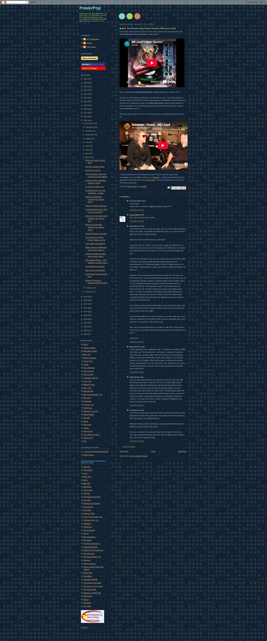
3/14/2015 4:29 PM (137, 441)
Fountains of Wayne (90, 378)
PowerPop (90, 8)
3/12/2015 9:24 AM (137, 405)
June (88, 146)
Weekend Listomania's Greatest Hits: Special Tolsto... (94, 227)
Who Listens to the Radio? (95, 270)
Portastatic (87, 401)
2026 (86, 79)
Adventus (86, 467)
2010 (86, 312)
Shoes (85, 421)
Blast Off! (86, 483)
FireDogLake (88, 507)
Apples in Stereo (89, 348)
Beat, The (87, 354)
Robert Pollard (88, 414)
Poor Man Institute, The (92, 557)
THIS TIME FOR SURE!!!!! (95, 244)
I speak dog (87, 527)
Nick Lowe (87, 398)
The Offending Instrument (94, 266)
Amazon (156, 177)
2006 (86, 327)
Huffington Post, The (91, 520)
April (87, 153)
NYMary (89, 43)
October (89, 131)
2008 (86, 319)
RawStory (87, 560)
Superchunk (87, 431)
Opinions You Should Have (93, 550)
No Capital (87, 540)
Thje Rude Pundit (89, 589)
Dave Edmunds (89, 368)
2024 (86, 86)
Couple (86, 364)
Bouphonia (87, 487)
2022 (86, 94)
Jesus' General (89, 530)
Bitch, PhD (87, 477)
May (87, 150)
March (88, 157)
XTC (85, 441)
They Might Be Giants (91, 435)
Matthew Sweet (89, 384)
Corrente (86, 493)
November (90, 127)
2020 (86, 101)
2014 (86, 297)
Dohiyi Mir (87, 500)
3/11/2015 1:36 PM (137, 210)
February (89, 288)
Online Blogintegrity (90, 547)
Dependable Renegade (91, 497)
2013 (86, 300)
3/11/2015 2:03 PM (137, 221)
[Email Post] (168, 187)
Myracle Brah (88, 391)
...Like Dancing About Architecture (95, 451)
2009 (86, 315)
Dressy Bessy (88, 371)
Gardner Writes (89, 513)
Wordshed (87, 603)
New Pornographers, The (92, 394)
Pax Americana (89, 554)
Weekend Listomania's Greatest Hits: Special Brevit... (94, 199)
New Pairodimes (89, 537)
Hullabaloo (87, 523)
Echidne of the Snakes (91, 503)
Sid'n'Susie (87, 424)
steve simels (135, 215)
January (89, 292)
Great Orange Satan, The (92, 517)
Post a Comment (129, 446)
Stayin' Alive (87, 573)
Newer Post (124, 451)
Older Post (182, 451)
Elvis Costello (88, 374)
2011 (86, 308)
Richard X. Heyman (90, 411)
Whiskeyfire (87, 596)
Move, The (87, 388)
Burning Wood (88, 455)
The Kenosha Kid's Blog (92, 583)
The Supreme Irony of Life (93, 586)
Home (153, 451)
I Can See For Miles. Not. (94, 187)
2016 (86, 117)
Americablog (88, 470)
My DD (86, 533)
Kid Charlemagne (92, 39)
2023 (86, 90)
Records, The (88, 405)
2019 (86, 105)
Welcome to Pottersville (92, 593)
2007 (86, 323)
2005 (86, 330)
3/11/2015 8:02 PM (137, 342)
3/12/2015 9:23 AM (137, 372)
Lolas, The (87, 381)
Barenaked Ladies (90, 351)
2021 (86, 98)
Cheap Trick (88, 361)
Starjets (86, 428)
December (90, 123)
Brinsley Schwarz (89, 358)
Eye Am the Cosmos (93, 170)
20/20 (85, 344)
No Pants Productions (91, 543)
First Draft (87, 510)
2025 (86, 83)
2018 (86, 109)
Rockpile (86, 418)
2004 (86, 334)
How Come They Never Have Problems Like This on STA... (96, 218)
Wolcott (86, 599)
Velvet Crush (88, 438)
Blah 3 (85, 480)
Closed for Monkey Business (96, 206)
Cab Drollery (88, 490)
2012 (86, 304)
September (90, 135)
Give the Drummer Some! (94, 167)
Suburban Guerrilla (90, 579)
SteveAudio (87, 576)
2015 (86, 120)
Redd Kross (87, 408)
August (88, 138)
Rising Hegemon (89, 564)
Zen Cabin (87, 606)
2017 (86, 113)
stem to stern (151, 180)
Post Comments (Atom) (139, 456)
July (87, 142)
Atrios (85, 473)
